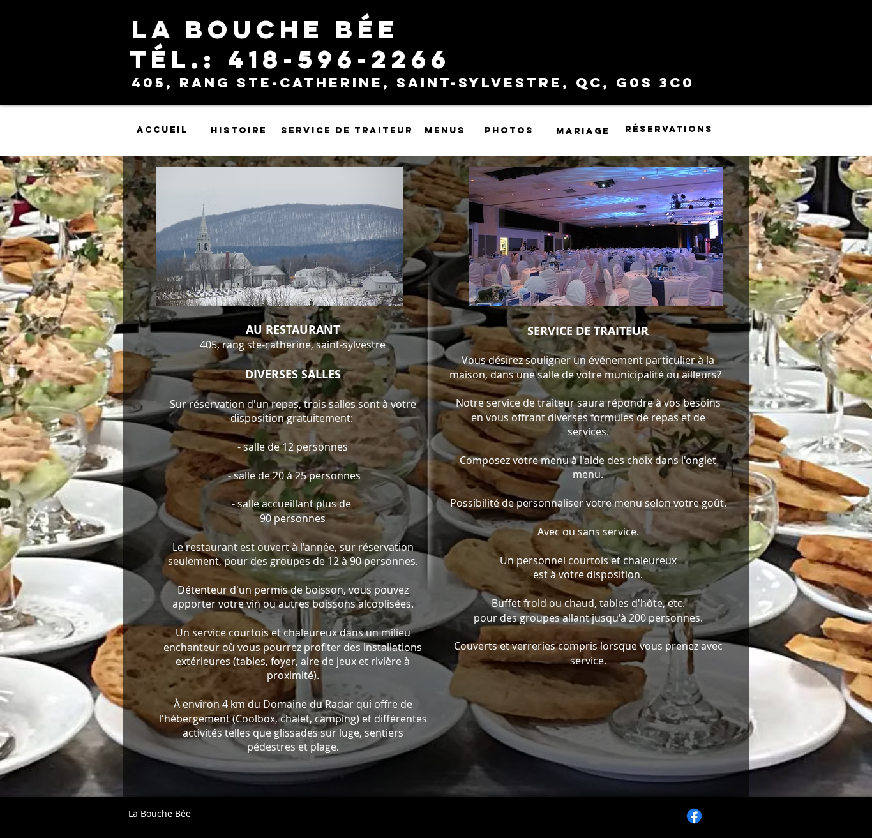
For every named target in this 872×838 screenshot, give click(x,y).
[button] (279, 236)
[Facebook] (694, 816)
